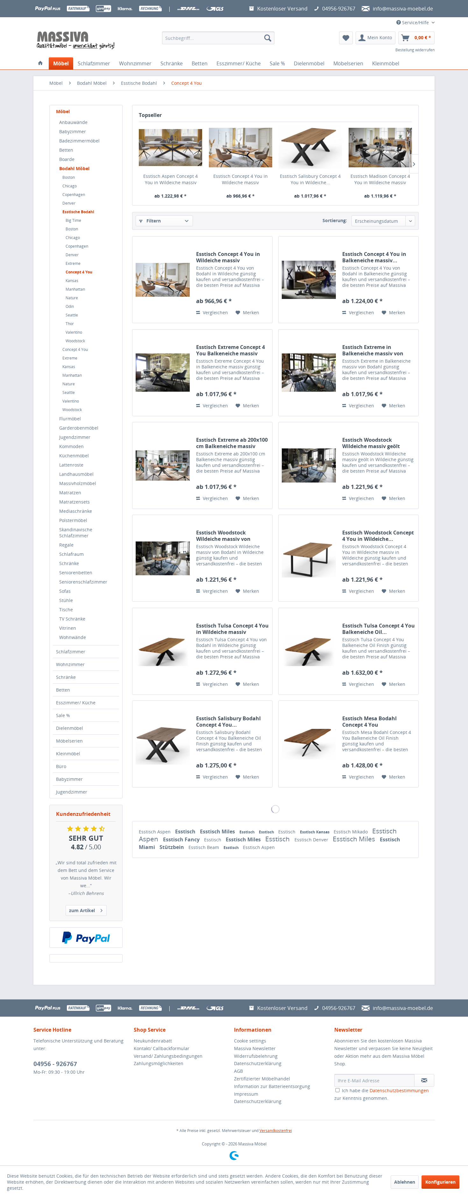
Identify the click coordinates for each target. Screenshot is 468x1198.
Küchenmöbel (74, 456)
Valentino (74, 332)
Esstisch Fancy (182, 839)
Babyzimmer (72, 131)
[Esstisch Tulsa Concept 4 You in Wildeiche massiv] (163, 651)
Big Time (73, 220)
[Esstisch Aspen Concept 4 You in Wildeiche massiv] (170, 147)
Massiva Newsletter (255, 1048)
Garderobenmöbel (78, 428)
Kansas (72, 280)
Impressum (246, 1094)
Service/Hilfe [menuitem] (415, 22)
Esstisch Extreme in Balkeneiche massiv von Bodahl (372, 350)
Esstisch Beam (204, 847)
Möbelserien (69, 741)
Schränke (69, 563)
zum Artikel (82, 910)
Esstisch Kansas (315, 832)
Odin (70, 306)
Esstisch (186, 831)
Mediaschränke (75, 511)
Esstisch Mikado (351, 832)
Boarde (66, 159)
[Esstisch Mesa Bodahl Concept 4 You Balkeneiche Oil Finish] (309, 744)
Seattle (72, 315)
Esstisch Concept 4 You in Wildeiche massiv (240, 179)
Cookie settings (250, 1041)
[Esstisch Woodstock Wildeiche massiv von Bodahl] (163, 558)
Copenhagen (73, 194)
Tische (66, 609)
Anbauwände (73, 122)
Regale (66, 545)
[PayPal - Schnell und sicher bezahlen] (85, 938)
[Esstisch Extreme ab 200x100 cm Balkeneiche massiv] (163, 465)
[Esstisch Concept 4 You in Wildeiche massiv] (241, 147)
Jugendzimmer (74, 437)
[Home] (40, 63)
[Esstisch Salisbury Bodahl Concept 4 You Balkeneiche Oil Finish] (163, 744)
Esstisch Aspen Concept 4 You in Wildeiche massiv (170, 179)
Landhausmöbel (76, 474)
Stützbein (172, 847)
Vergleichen (215, 312)
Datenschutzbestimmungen (399, 1090)
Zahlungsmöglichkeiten (158, 1063)
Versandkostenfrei (275, 1130)
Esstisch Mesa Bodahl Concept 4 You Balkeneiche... (369, 721)
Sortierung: (335, 220)
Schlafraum (71, 554)
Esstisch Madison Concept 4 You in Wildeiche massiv (380, 179)
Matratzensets (74, 502)
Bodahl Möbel (74, 168)
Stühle (66, 600)
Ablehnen (404, 1182)
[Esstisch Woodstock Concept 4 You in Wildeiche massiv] (309, 558)
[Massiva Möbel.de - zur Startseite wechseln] (75, 40)
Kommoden (71, 446)
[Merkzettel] (346, 38)
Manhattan (75, 289)
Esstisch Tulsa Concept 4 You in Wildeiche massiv (232, 628)
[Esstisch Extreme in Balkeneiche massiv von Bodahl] (309, 373)
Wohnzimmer (70, 664)
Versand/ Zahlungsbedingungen (168, 1056)
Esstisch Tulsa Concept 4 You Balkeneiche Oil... (378, 628)
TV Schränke (72, 619)
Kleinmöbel (68, 754)
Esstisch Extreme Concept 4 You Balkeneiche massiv (230, 350)
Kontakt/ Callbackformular (161, 1048)
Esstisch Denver (312, 840)
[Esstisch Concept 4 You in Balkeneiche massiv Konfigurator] (309, 279)
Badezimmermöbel (79, 141)
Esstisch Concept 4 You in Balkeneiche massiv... (374, 257)
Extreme (73, 263)
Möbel (63, 111)
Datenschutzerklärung (257, 1063)
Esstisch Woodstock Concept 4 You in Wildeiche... (378, 535)
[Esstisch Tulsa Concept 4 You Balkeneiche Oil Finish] (309, 651)
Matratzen (70, 493)
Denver (68, 203)
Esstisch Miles (218, 831)
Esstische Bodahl (78, 211)
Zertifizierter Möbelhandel (262, 1079)
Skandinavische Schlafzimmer (75, 532)
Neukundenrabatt (153, 1041)
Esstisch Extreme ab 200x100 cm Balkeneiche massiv (232, 443)
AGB (238, 1071)
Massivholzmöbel (77, 483)
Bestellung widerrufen (415, 50)
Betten (66, 150)
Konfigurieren (440, 1182)
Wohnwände (72, 637)
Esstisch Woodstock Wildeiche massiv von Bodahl (223, 535)
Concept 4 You (79, 272)
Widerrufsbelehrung (256, 1056)
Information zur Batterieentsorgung (272, 1086)
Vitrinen (67, 628)
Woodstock (75, 341)
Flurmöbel (70, 419)
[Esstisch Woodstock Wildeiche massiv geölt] (309, 465)
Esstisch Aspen (155, 832)
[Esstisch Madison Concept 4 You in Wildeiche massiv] (380, 147)
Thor (70, 323)
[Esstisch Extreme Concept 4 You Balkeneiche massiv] (163, 373)
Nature (72, 298)
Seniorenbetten (75, 573)
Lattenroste (71, 465)
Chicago (69, 186)
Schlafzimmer (70, 652)
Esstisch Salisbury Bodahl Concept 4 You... (228, 721)
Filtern (153, 221)
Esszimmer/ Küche (76, 703)
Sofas (65, 591)
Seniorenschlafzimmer (83, 582)
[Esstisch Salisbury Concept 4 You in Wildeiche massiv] (310, 147)
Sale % (63, 715)
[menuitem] (218, 38)
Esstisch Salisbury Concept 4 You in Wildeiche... (310, 179)
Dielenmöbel (69, 728)
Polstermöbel (73, 520)
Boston (68, 177)
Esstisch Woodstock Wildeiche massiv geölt (371, 443)
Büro (61, 766)
